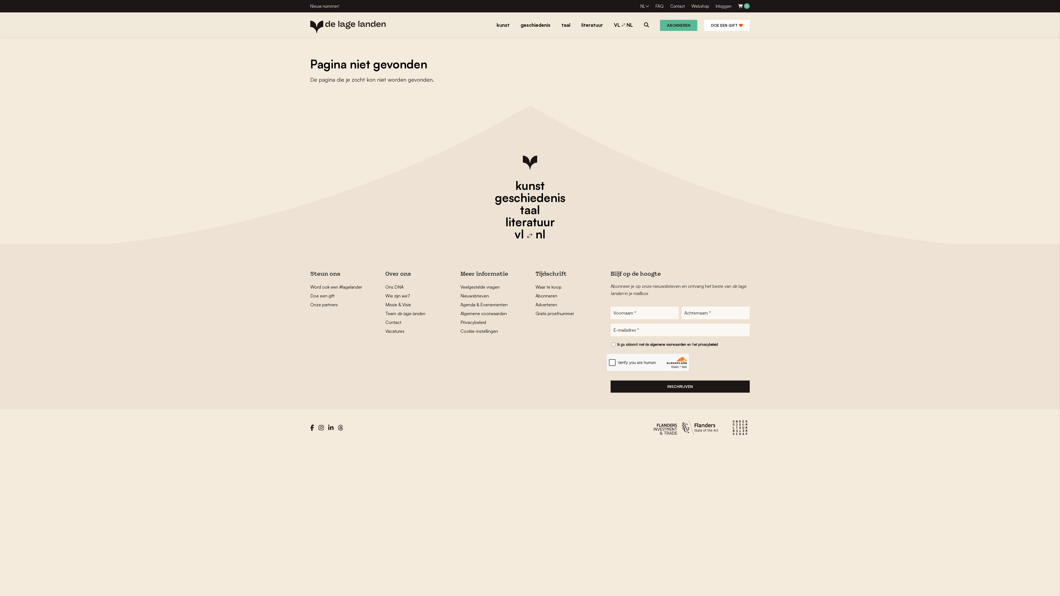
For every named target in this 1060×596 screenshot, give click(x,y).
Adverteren (546, 304)
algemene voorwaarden (668, 344)
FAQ (660, 6)
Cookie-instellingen (479, 331)
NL (642, 6)
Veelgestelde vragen (480, 287)
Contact (677, 6)
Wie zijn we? (397, 296)
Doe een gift (725, 25)
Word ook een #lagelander (336, 287)
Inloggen (724, 6)
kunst (530, 185)
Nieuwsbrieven (474, 296)
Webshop (700, 6)
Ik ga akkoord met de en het (667, 344)
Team (405, 313)
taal (530, 210)
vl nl (530, 234)
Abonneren (678, 25)
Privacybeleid (473, 322)
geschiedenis (530, 197)
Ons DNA (394, 287)
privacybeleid (708, 344)
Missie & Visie (398, 304)
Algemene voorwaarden (483, 313)
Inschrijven (680, 386)
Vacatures (394, 331)
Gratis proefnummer (555, 313)
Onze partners (324, 304)
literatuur (530, 222)
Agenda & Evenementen (484, 304)
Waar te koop (548, 287)
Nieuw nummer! (324, 6)
